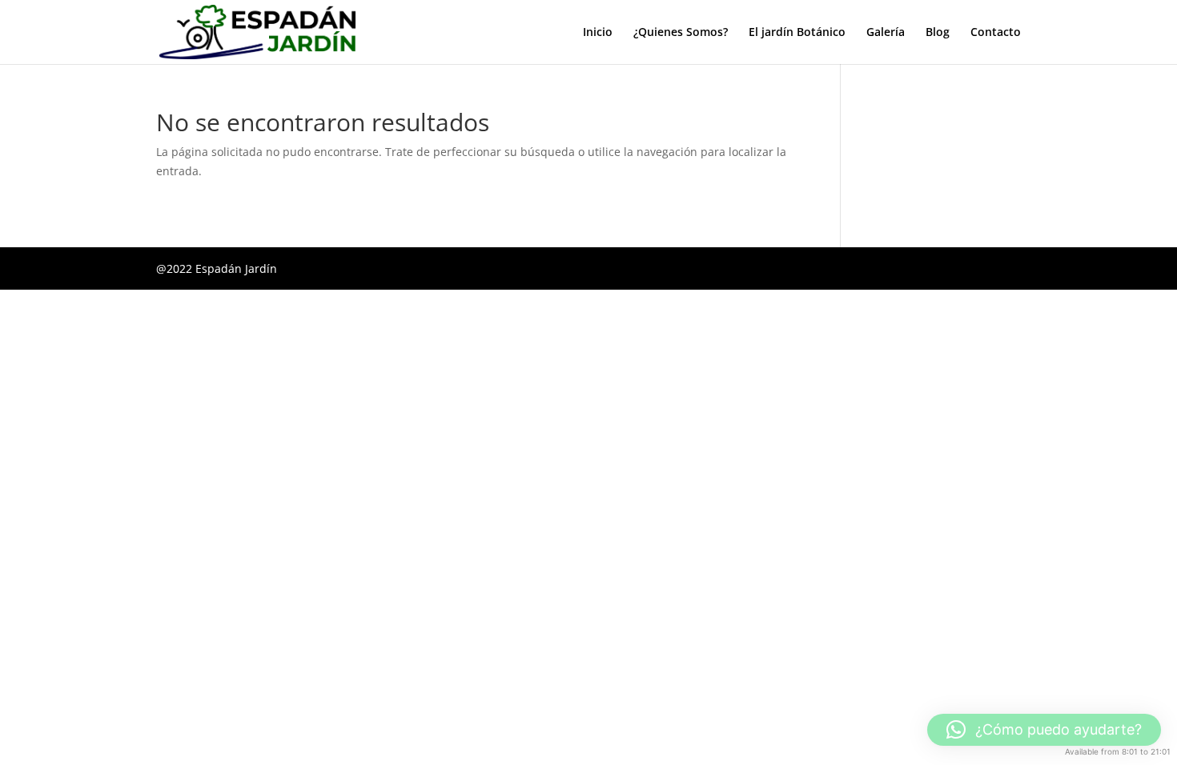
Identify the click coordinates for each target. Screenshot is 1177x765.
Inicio (598, 32)
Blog (938, 32)
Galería (885, 32)
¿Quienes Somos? (680, 32)
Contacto (995, 32)
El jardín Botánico (797, 32)
